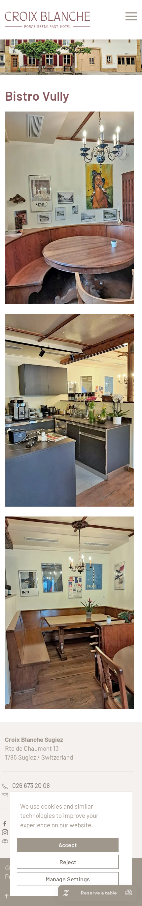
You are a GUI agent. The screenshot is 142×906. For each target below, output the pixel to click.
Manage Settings (68, 879)
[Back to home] (47, 19)
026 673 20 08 (29, 785)
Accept (67, 844)
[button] (131, 19)
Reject (67, 862)
